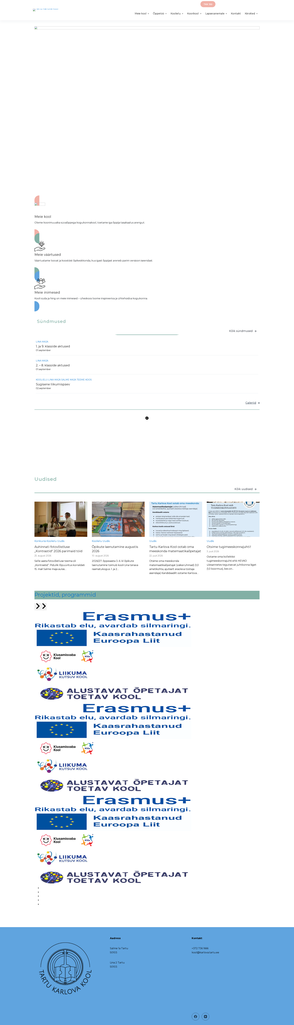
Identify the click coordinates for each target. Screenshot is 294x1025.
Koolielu (42, 379)
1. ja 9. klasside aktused (53, 346)
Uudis (60, 541)
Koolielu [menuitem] (176, 13)
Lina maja (42, 341)
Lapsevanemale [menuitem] (214, 13)
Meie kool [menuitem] (252, 3)
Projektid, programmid (65, 594)
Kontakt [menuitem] (236, 13)
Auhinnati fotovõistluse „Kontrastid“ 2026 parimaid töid (58, 549)
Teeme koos (84, 379)
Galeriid (250, 403)
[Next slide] (44, 606)
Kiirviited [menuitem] (250, 13)
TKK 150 (208, 4)
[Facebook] (195, 1016)
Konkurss (40, 541)
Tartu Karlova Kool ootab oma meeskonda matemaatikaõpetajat (175, 549)
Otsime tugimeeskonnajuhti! (229, 547)
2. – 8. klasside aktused (53, 365)
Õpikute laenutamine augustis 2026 (115, 549)
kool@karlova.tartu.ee (205, 952)
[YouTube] (205, 1016)
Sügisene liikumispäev (53, 384)
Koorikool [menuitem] (193, 13)
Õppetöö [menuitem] (158, 13)
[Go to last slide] (37, 606)
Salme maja (68, 379)
